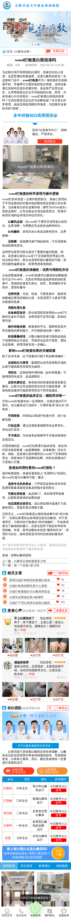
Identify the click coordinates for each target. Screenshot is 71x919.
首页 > (11, 51)
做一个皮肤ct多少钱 (26, 565)
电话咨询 (21, 915)
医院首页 (7, 915)
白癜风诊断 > (23, 51)
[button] (32, 44)
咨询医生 (50, 141)
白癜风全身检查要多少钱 (30, 561)
